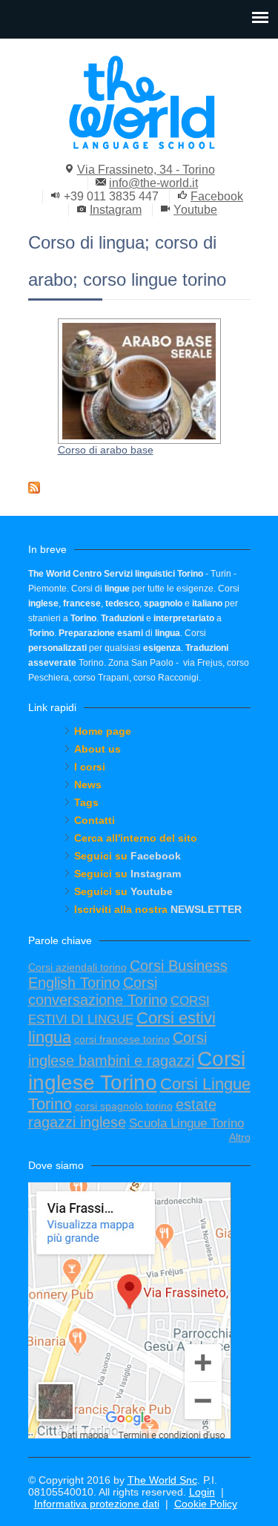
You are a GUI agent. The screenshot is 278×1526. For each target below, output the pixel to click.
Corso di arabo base (105, 450)
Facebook (217, 196)
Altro (240, 1137)
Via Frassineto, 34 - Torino (146, 169)
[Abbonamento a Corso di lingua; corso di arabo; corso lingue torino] (139, 488)
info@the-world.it (153, 183)
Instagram (116, 209)
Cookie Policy (205, 1504)
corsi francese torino (122, 1039)
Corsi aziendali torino (77, 967)
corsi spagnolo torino (124, 1106)
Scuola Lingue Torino (186, 1123)
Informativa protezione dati (96, 1504)
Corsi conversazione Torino (98, 991)
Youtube (195, 209)
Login (202, 1492)
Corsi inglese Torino (136, 1070)
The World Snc (162, 1480)
